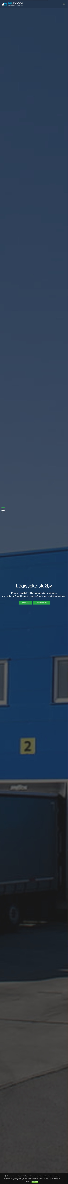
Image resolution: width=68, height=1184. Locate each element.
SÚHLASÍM (35, 1181)
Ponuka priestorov (41, 602)
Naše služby (25, 602)
